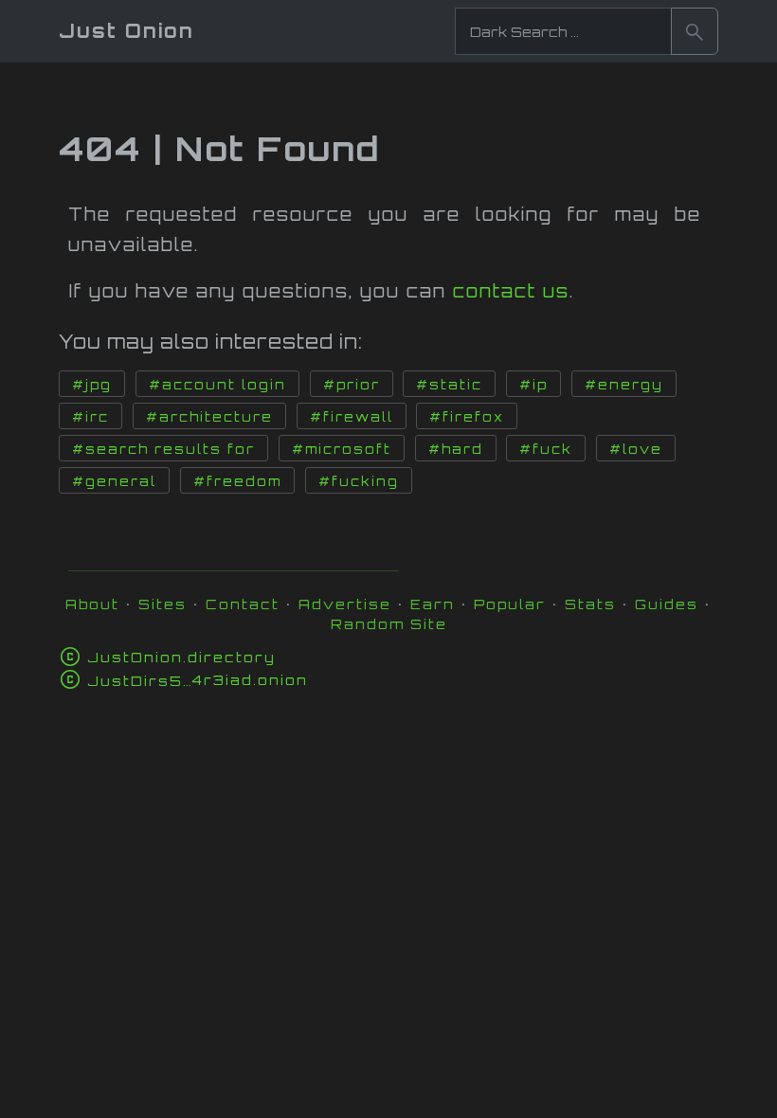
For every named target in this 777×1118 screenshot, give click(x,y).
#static (449, 384)
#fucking (358, 481)
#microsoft (341, 449)
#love (635, 449)
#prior (351, 384)
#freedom (237, 481)
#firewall (351, 416)
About (92, 604)
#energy (624, 384)
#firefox (466, 416)
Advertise (344, 604)
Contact (243, 604)
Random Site (389, 624)
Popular (510, 604)
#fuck (545, 449)
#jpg (92, 384)
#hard (455, 449)
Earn (432, 604)
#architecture (209, 416)
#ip (533, 384)
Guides (666, 604)
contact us (511, 290)
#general (114, 481)
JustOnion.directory (181, 657)
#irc (90, 416)
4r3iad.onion (197, 680)
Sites (162, 604)
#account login (217, 384)
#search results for (163, 449)
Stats (590, 604)
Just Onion (126, 31)
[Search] (694, 31)
